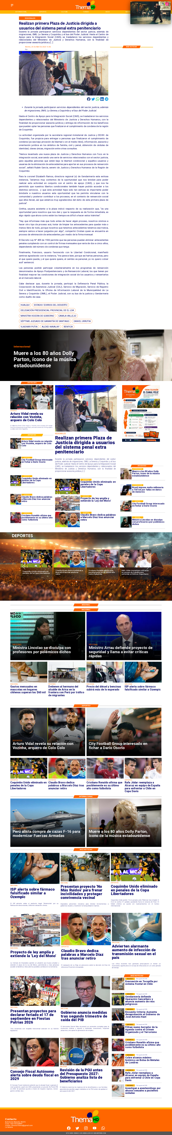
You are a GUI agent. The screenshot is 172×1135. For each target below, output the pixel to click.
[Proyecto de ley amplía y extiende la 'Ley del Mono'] (35, 946)
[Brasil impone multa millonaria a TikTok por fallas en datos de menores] (126, 489)
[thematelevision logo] (86, 1126)
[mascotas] (28, 682)
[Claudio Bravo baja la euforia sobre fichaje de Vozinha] (69, 567)
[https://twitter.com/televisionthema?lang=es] (77, 1129)
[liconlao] (126, 522)
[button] (25, 305)
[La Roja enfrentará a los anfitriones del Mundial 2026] (102, 567)
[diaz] (15, 499)
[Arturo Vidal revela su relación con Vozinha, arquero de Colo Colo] (15, 443)
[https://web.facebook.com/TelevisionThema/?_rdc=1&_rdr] (68, 1129)
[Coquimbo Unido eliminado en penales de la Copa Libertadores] (15, 480)
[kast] (118, 1014)
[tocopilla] (118, 984)
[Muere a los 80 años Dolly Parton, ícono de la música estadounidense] (126, 473)
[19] (86, 431)
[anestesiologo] (118, 1090)
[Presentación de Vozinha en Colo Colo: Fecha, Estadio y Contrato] (135, 567)
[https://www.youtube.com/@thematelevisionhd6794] (94, 1129)
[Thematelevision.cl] (12, 6)
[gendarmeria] (118, 999)
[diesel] (105, 682)
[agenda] (118, 1030)
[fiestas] (35, 1005)
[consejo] (34, 1066)
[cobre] (118, 1060)
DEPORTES (28, 551)
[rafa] (36, 567)
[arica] (66, 682)
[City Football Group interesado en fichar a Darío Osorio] (126, 505)
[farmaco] (143, 682)
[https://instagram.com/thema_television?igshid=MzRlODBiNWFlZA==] (86, 1129)
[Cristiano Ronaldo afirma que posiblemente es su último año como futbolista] (15, 517)
